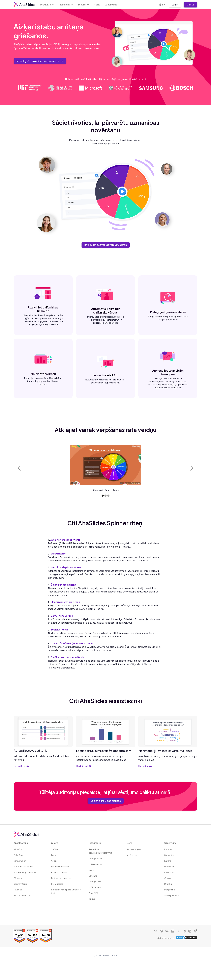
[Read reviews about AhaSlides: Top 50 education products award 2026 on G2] (46, 936)
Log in (175, 4)
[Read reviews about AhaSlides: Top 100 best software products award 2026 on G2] (32, 936)
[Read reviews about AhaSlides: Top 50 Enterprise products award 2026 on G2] (19, 936)
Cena (97, 4)
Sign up (190, 4)
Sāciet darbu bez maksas (105, 800)
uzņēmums (111, 4)
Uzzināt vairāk (21, 766)
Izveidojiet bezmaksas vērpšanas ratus (40, 61)
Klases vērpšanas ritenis (106, 490)
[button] (47, 5)
